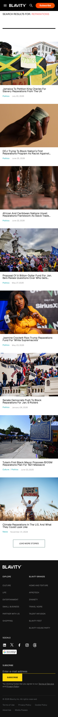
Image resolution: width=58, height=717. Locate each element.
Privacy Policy (12, 686)
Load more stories (29, 543)
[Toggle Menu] (5, 5)
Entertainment (10, 599)
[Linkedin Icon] (4, 645)
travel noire (35, 606)
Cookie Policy (41, 705)
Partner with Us (11, 613)
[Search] (31, 5)
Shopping (8, 621)
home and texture (38, 585)
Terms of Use (9, 705)
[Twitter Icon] (12, 644)
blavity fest (35, 621)
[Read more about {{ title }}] (29, 63)
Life (4, 592)
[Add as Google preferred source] (10, 652)
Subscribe (45, 5)
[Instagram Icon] (27, 645)
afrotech (34, 592)
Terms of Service (46, 684)
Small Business (11, 606)
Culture (7, 585)
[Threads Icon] (35, 645)
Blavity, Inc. (15, 699)
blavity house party (39, 628)
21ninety (33, 599)
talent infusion (37, 613)
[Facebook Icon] (19, 645)
